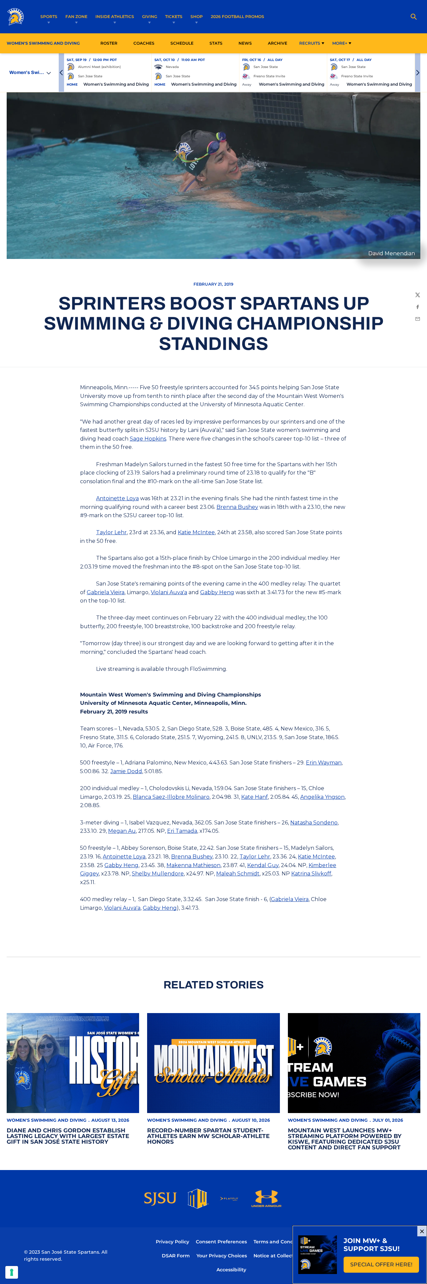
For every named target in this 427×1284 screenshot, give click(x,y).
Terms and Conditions (280, 1242)
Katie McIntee (196, 532)
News (245, 43)
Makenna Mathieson (193, 865)
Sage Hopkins (148, 439)
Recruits (309, 43)
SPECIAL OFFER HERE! (384, 1266)
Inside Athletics (114, 16)
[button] (61, 72)
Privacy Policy (172, 1242)
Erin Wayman (324, 762)
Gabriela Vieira (105, 592)
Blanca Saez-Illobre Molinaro (171, 797)
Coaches (143, 43)
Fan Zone (76, 16)
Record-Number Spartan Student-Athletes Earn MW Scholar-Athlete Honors (208, 1136)
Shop (196, 16)
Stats (218, 43)
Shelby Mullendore (158, 873)
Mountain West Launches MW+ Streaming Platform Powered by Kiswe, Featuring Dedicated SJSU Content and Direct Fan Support (344, 1139)
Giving (149, 16)
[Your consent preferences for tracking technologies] (11, 1272)
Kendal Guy (263, 865)
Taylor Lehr (111, 532)
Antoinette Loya (117, 498)
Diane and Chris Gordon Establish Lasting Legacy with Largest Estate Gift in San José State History (68, 1136)
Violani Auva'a (169, 592)
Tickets (173, 16)
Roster (108, 43)
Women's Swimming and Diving (46, 1120)
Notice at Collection (277, 1256)
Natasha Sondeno (314, 822)
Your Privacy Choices (221, 1256)
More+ (339, 43)
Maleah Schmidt (238, 873)
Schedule (181, 43)
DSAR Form (176, 1256)
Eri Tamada (182, 831)
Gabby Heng (217, 592)
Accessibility (231, 1269)
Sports (48, 16)
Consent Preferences (221, 1242)
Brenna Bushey (237, 507)
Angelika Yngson (322, 797)
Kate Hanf (254, 797)
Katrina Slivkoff (311, 873)
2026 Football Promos (237, 16)
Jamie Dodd (126, 771)
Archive (277, 43)
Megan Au (122, 831)
